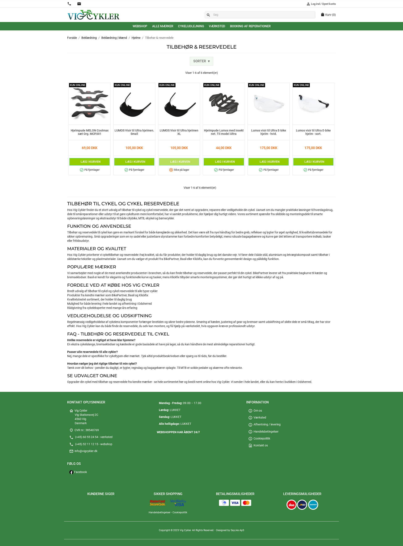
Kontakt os (258, 445)
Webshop (140, 26)
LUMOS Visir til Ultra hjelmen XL (179, 132)
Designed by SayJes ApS (230, 530)
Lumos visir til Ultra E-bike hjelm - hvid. (268, 132)
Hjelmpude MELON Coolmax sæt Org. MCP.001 (90, 132)
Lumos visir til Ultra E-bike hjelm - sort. (313, 132)
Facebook (80, 472)
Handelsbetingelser (263, 431)
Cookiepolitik (259, 438)
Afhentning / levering (264, 424)
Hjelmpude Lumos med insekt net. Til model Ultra (224, 132)
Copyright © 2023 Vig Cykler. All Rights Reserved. (187, 530)
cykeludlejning (191, 26)
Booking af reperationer (250, 26)
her (181, 382)
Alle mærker (162, 26)
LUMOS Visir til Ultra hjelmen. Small (134, 132)
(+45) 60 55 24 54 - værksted (91, 437)
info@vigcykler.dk (83, 451)
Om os (255, 410)
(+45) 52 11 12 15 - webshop (90, 444)
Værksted (217, 26)
